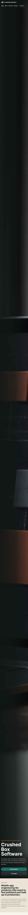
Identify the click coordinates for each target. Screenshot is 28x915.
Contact (22, 5)
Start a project (14, 869)
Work (6, 5)
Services (10, 5)
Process (16, 5)
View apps (14, 873)
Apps (2, 5)
